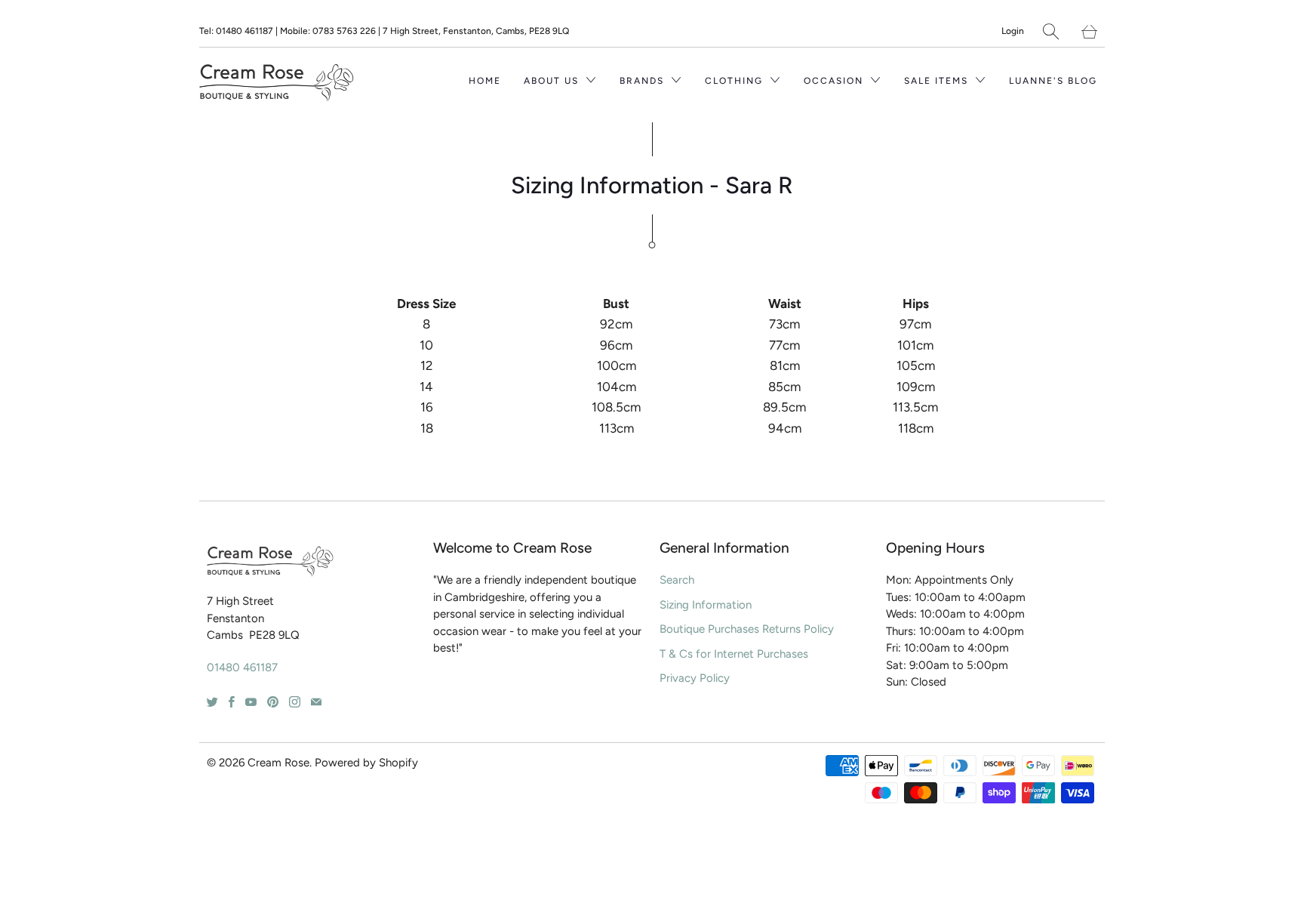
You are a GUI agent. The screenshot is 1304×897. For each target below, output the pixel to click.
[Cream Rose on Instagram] (294, 701)
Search (677, 580)
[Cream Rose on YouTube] (251, 701)
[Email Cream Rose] (316, 701)
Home (485, 81)
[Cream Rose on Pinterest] (272, 701)
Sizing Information (706, 605)
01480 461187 (242, 667)
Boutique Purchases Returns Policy (747, 629)
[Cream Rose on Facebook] (232, 701)
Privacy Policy (695, 678)
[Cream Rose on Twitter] (212, 701)
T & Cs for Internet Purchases (734, 654)
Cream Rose (278, 762)
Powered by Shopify (366, 762)
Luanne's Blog (1053, 81)
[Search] (1050, 31)
